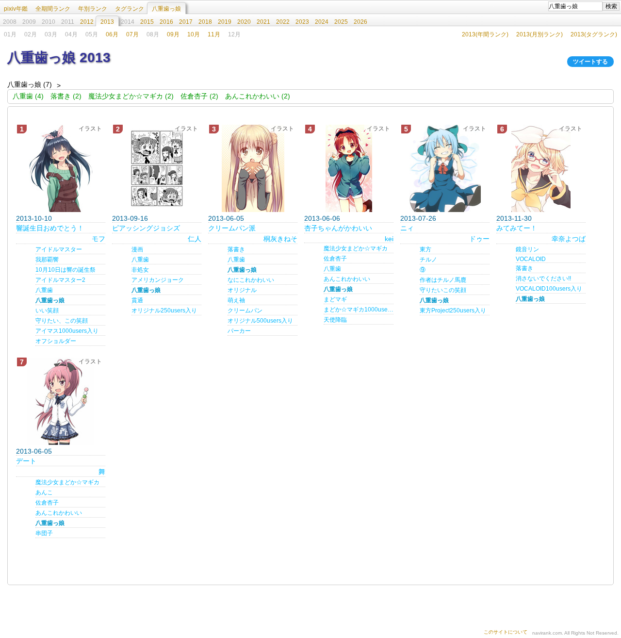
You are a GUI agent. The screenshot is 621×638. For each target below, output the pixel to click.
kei (389, 239)
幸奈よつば (569, 239)
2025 (341, 21)
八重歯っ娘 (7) (29, 84)
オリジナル (242, 290)
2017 (186, 21)
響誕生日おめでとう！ (50, 228)
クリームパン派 (232, 228)
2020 (244, 21)
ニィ (407, 228)
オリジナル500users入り (260, 320)
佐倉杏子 (335, 258)
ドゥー (479, 239)
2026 (360, 21)
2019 (224, 21)
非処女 (140, 269)
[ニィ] (445, 168)
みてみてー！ (516, 228)
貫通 (137, 300)
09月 (173, 34)
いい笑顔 (47, 310)
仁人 (194, 239)
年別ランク (92, 8)
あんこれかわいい (347, 279)
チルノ (428, 259)
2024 (321, 21)
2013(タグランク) (594, 34)
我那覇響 (47, 259)
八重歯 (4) (28, 96)
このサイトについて (505, 632)
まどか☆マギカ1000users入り (358, 309)
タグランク (129, 8)
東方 (425, 249)
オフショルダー (55, 341)
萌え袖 (236, 300)
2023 (302, 21)
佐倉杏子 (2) (199, 96)
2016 (166, 21)
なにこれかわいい (251, 280)
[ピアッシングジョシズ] (156, 168)
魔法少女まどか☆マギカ (356, 248)
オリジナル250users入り (164, 310)
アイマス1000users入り (66, 330)
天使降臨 (335, 319)
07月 (132, 34)
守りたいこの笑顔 (443, 290)
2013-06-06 (322, 218)
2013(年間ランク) (485, 34)
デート (26, 461)
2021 (263, 21)
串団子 (44, 533)
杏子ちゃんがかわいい (338, 228)
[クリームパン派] (252, 168)
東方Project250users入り (453, 310)
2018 (205, 21)
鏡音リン (527, 249)
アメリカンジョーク (157, 280)
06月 (112, 34)
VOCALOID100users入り (549, 288)
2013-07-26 (418, 218)
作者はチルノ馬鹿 (443, 280)
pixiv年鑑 (16, 8)
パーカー (239, 330)
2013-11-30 (514, 218)
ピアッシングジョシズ (146, 228)
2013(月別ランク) (539, 34)
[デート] (60, 401)
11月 (214, 34)
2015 (147, 21)
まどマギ (335, 299)
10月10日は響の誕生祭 (65, 269)
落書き (236, 249)
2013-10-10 (34, 218)
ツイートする (590, 61)
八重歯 (44, 290)
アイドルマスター (58, 249)
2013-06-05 (226, 218)
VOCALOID (531, 259)
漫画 (137, 249)
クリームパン (245, 310)
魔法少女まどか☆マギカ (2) (131, 96)
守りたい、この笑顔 (61, 320)
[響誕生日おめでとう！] (60, 168)
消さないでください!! (543, 278)
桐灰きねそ (280, 239)
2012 (87, 21)
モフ (98, 239)
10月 (193, 34)
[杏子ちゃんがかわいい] (348, 168)
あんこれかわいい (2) (257, 96)
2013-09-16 (130, 218)
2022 (283, 21)
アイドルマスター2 (60, 280)
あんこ (44, 492)
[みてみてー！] (541, 168)
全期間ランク (52, 8)
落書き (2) (66, 96)
